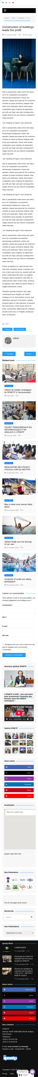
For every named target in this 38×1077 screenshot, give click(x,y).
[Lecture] (7, 719)
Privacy (4, 1073)
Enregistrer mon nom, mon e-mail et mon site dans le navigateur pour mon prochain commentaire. (18, 647)
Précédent (10, 354)
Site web (5, 635)
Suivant (28, 354)
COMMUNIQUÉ (20, 947)
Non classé (28, 35)
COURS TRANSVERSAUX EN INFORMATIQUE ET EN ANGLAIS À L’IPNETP (18, 429)
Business (8, 329)
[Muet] (28, 719)
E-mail (5, 626)
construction (20, 329)
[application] (19, 713)
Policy (12, 1073)
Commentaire (7, 605)
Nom (4, 617)
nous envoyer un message (18, 1046)
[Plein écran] (31, 719)
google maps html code (12, 854)
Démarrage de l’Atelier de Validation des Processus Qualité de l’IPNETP (23, 959)
